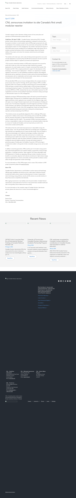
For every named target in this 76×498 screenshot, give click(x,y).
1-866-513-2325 (49, 287)
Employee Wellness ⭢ (42, 307)
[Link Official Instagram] (63, 281)
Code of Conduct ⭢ (42, 297)
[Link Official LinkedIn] (61, 281)
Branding (53, 401)
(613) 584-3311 (12, 378)
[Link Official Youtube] (67, 281)
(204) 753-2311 (27, 377)
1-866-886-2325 (48, 290)
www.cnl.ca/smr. (25, 164)
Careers (44, 3)
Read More (11, 258)
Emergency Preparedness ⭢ (43, 305)
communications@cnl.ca (46, 291)
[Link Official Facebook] (58, 281)
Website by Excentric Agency (10, 492)
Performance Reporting (51, 3)
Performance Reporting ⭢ (43, 295)
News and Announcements (10, 15)
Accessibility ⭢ (41, 302)
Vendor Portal (59, 3)
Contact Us (39, 3)
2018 (18, 15)
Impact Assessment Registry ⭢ (44, 300)
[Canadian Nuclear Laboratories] (16, 3)
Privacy (42, 401)
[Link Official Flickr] (70, 281)
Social (48, 401)
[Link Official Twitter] (65, 281)
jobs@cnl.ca (48, 292)
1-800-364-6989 (56, 71)
